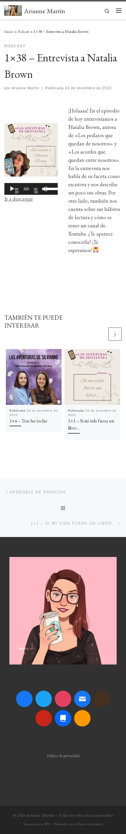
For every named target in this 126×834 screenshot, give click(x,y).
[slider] (50, 188)
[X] (43, 699)
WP (47, 824)
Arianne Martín (25, 88)
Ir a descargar (18, 198)
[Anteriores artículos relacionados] (101, 334)
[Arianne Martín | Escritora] (13, 9)
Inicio (8, 31)
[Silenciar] (45, 189)
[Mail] (82, 699)
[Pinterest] (43, 718)
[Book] (63, 718)
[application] (31, 189)
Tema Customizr (90, 824)
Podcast (23, 31)
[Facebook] (24, 699)
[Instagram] (63, 699)
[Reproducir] (12, 189)
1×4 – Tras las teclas (28, 421)
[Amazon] (82, 718)
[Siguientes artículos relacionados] (115, 334)
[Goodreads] (101, 699)
